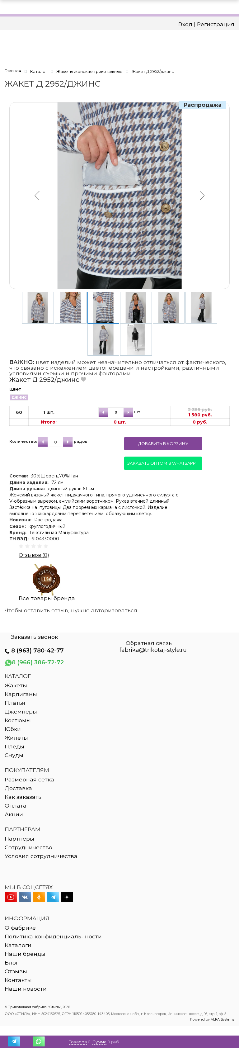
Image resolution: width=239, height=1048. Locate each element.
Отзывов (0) (34, 555)
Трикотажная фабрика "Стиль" (34, 1007)
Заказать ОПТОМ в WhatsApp (161, 463)
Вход (185, 24)
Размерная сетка (29, 779)
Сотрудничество (28, 847)
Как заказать (23, 797)
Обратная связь (149, 643)
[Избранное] (83, 379)
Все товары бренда (47, 598)
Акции (14, 814)
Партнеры (19, 838)
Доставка (18, 788)
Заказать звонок (34, 637)
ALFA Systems (222, 1019)
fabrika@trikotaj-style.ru (153, 650)
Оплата (15, 805)
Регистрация (215, 24)
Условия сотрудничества (41, 856)
